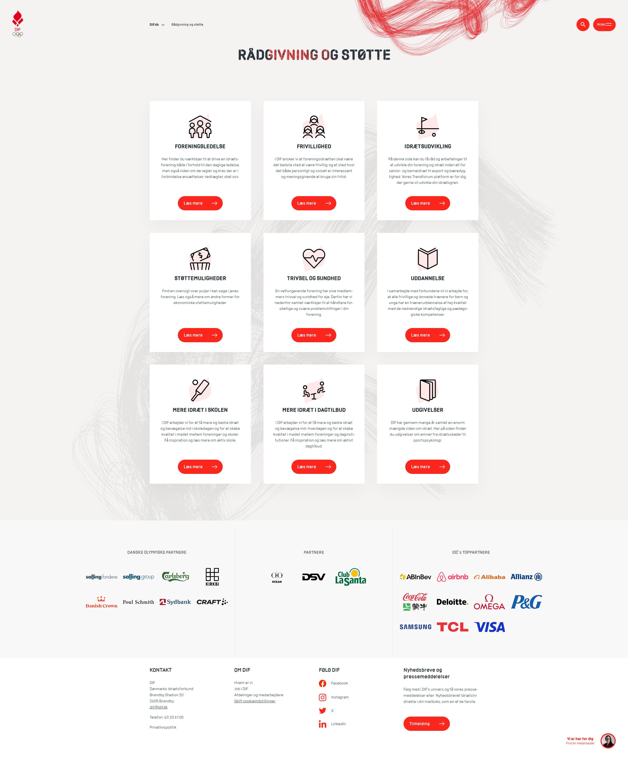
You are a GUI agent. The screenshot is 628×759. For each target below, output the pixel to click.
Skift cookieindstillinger (254, 701)
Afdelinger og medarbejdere (258, 695)
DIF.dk (154, 24)
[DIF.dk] (17, 24)
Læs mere (193, 203)
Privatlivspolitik (163, 727)
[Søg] (582, 24)
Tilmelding (419, 723)
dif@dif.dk (159, 707)
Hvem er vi (243, 682)
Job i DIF (241, 689)
